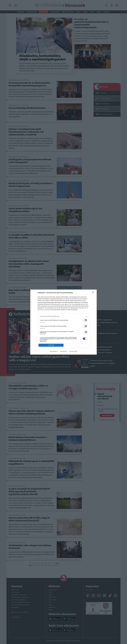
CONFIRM (51, 345)
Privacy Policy (73, 351)
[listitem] (63, 316)
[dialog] (63, 322)
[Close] (93, 292)
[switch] (85, 320)
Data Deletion (53, 351)
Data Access (63, 351)
